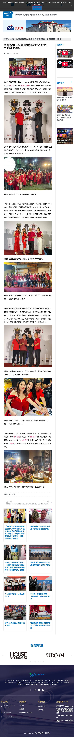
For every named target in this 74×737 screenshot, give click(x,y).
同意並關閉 (37, 7)
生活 (12, 39)
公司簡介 (22, 705)
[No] (72, 6)
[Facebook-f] (31, 690)
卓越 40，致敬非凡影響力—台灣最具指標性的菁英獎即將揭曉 (40, 15)
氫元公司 (24, 440)
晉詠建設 (33, 437)
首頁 (6, 39)
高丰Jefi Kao (9, 86)
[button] (3, 655)
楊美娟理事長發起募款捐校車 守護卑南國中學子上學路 (40, 625)
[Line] (43, 690)
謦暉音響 (16, 437)
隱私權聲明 (41, 706)
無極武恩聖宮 (26, 86)
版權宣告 (41, 710)
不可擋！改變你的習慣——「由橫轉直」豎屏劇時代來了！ (40, 596)
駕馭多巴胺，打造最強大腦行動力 (64, 721)
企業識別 (22, 709)
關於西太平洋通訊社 (25, 713)
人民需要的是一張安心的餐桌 (64, 716)
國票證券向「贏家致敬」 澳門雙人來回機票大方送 (64, 117)
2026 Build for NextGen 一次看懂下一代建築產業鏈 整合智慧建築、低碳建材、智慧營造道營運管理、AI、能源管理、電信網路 (64, 709)
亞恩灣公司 (12, 444)
